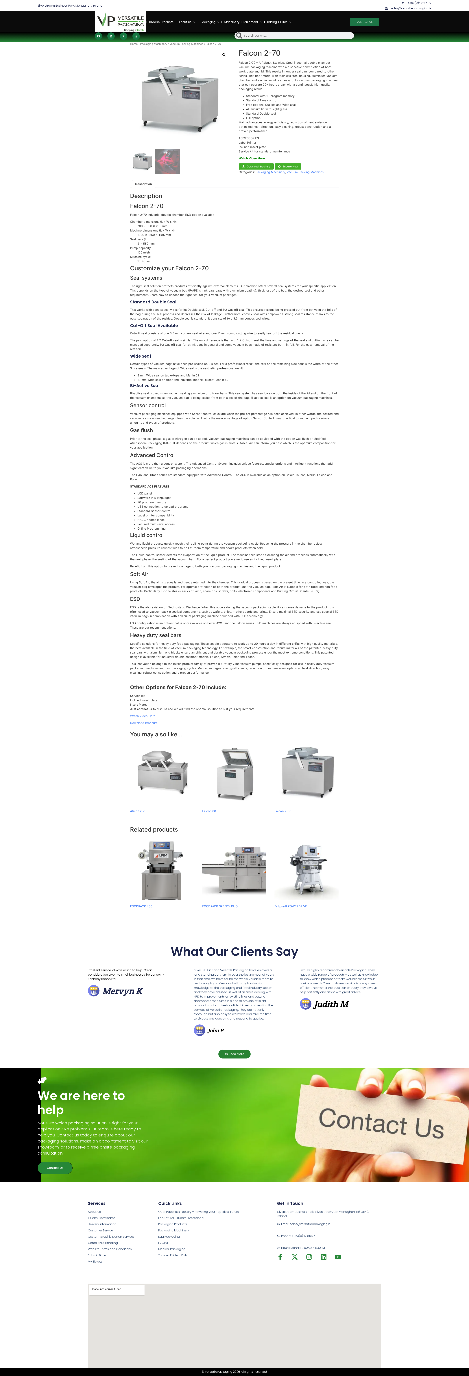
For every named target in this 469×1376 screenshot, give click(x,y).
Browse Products (161, 22)
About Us (184, 22)
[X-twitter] (294, 1257)
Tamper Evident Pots (173, 1255)
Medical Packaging (171, 1249)
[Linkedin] (323, 1257)
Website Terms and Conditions (110, 1249)
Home (140, 22)
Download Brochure (144, 723)
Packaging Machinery (153, 44)
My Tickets (95, 1261)
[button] (98, 36)
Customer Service (100, 1230)
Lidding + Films (277, 22)
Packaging (207, 22)
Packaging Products (172, 1224)
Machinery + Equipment (241, 22)
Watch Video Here (252, 158)
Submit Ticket (97, 1255)
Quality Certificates (101, 1218)
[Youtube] (338, 1257)
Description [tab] (143, 184)
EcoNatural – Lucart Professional (181, 1218)
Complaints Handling (103, 1243)
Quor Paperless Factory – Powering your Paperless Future (198, 1212)
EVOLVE (163, 1243)
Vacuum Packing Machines (186, 44)
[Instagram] (309, 1257)
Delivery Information (102, 1224)
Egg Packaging (169, 1237)
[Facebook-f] (280, 1257)
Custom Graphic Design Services (111, 1237)
